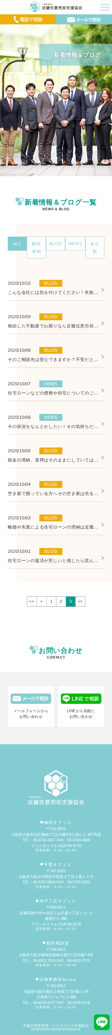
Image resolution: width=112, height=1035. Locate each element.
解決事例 (36, 247)
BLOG (55, 243)
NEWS (75, 243)
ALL (17, 243)
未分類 (94, 247)
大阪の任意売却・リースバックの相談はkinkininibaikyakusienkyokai (56, 1027)
